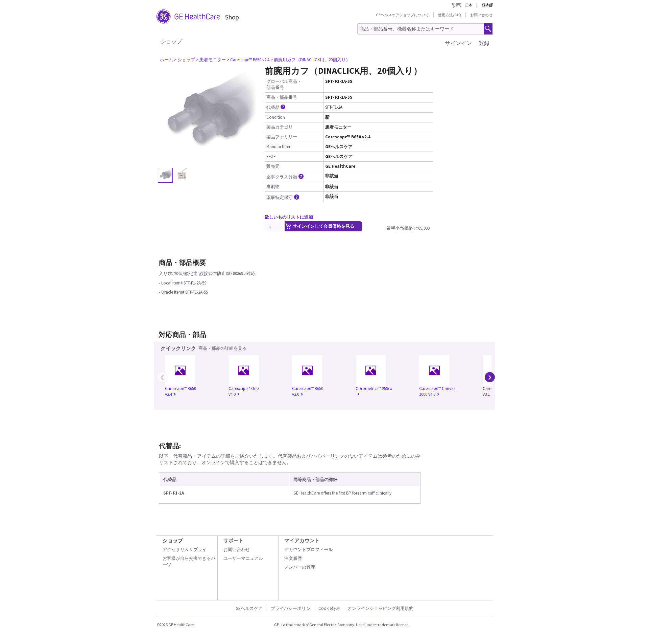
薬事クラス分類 (281, 177)
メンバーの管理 (299, 567)
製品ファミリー (281, 137)
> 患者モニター (211, 60)
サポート (233, 540)
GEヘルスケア (249, 608)
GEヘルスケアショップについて (402, 15)
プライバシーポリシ (290, 608)
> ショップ (184, 60)
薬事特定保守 (279, 197)
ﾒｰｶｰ (271, 156)
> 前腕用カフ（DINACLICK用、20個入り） (310, 60)
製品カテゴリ (279, 127)
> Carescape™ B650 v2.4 (248, 60)
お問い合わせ (481, 15)
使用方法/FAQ (449, 15)
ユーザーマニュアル (243, 558)
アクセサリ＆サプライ (185, 549)
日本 (469, 5)
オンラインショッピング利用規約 (380, 608)
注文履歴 (293, 558)
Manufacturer (278, 147)
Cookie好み (329, 608)
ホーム (166, 60)
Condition (275, 117)
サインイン (458, 43)
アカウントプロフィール (308, 549)
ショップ (171, 41)
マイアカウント (302, 540)
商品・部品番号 (281, 97)
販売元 (273, 166)
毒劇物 (273, 186)
